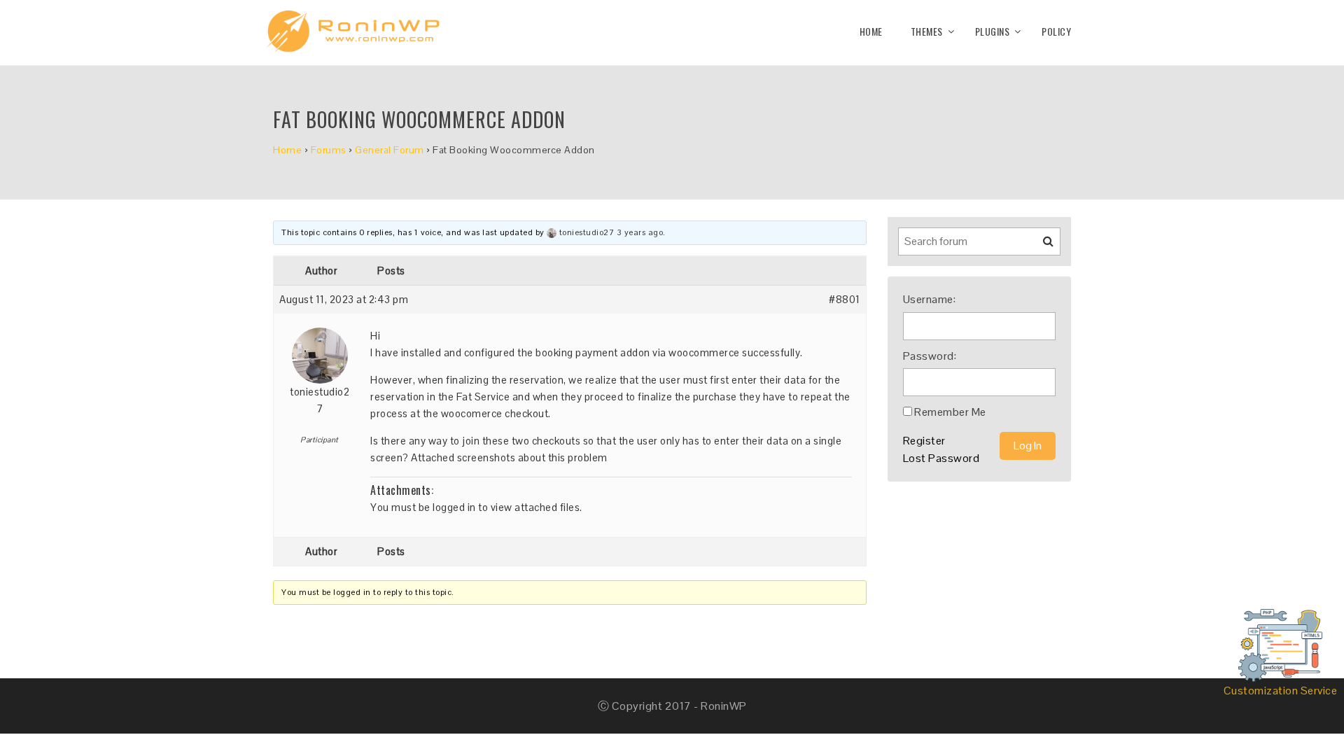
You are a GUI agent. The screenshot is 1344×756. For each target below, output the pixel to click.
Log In (1028, 445)
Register (924, 440)
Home (871, 31)
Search (1040, 246)
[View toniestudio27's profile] (551, 232)
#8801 (844, 299)
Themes (927, 31)
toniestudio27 (587, 232)
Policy (1056, 31)
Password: (930, 356)
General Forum (389, 150)
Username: (929, 299)
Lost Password (941, 458)
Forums (328, 150)
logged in (454, 507)
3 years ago (640, 232)
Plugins (992, 31)
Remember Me (950, 412)
